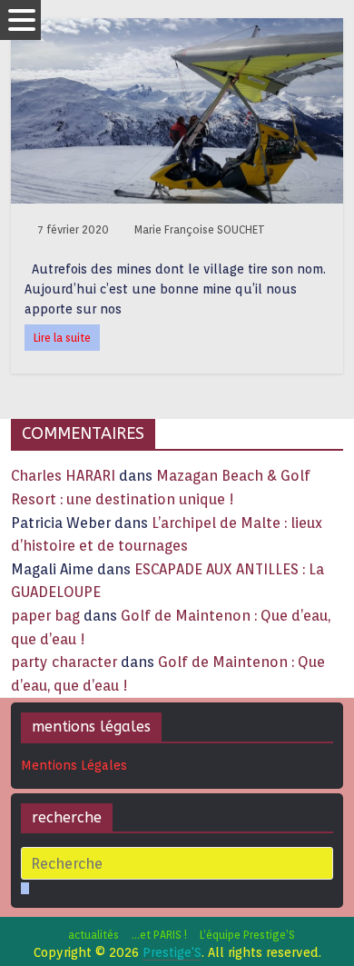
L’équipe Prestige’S (247, 934)
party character (64, 662)
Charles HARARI (63, 475)
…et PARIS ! (159, 934)
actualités (93, 934)
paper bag (45, 615)
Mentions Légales (74, 765)
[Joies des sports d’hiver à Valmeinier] (177, 29)
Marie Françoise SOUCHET (199, 229)
